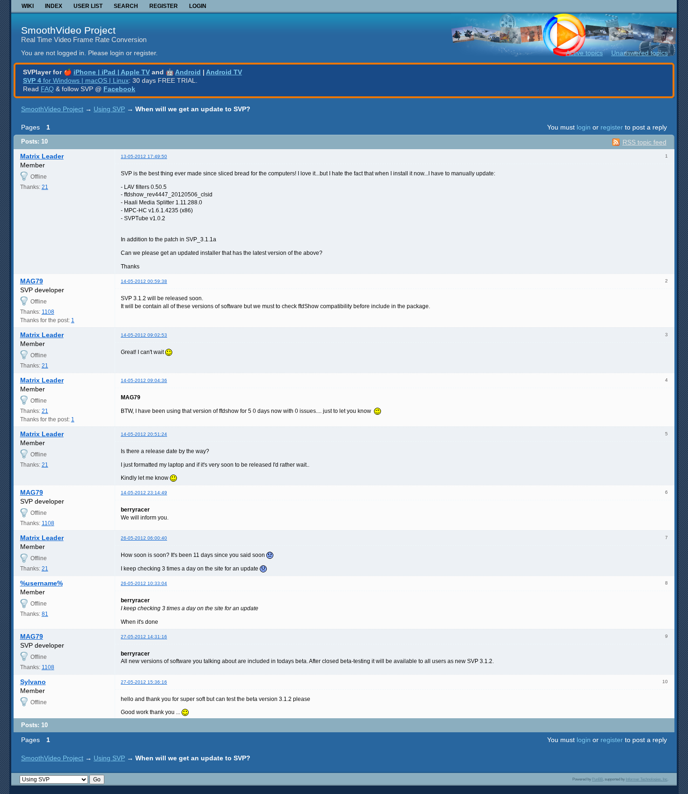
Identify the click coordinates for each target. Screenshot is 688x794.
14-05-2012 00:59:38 (144, 281)
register (611, 127)
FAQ (47, 89)
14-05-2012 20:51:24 (144, 434)
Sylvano (33, 682)
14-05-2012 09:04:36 (144, 380)
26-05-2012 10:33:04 (144, 583)
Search (126, 6)
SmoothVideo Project (68, 30)
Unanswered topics (639, 53)
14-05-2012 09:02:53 (144, 335)
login (584, 127)
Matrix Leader (42, 156)
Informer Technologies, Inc (646, 779)
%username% (41, 583)
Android (188, 72)
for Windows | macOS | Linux (76, 80)
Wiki (28, 6)
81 (45, 614)
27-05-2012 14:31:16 (144, 636)
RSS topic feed (644, 142)
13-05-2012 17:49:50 (144, 156)
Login (197, 6)
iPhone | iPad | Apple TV (111, 72)
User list (87, 6)
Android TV (224, 72)
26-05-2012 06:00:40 (144, 538)
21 (45, 187)
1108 (48, 312)
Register (163, 6)
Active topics (584, 53)
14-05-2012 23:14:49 (144, 492)
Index (53, 6)
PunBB (597, 779)
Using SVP (109, 109)
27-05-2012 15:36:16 (144, 682)
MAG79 (31, 281)
